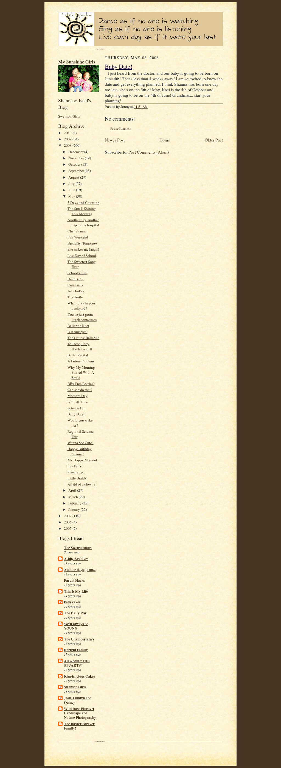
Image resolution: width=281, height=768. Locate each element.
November (76, 158)
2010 (68, 132)
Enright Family (76, 650)
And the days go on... (79, 569)
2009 (68, 139)
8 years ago (76, 472)
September (76, 170)
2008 (68, 145)
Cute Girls (75, 284)
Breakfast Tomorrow (83, 243)
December (76, 151)
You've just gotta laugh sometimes (82, 317)
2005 (68, 528)
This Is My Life (76, 591)
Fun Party (75, 466)
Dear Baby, (76, 278)
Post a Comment (120, 128)
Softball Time (78, 402)
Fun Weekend (78, 237)
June (72, 189)
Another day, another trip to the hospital (83, 222)
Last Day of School (82, 255)
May (72, 196)
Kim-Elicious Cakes (79, 676)
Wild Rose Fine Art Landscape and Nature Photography (80, 713)
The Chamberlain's (79, 639)
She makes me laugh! (83, 249)
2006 (68, 522)
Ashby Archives (76, 558)
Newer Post (115, 140)
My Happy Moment (82, 460)
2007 (68, 515)
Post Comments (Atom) (148, 152)
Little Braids (77, 478)
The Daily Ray (75, 613)
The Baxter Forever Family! (79, 726)
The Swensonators (78, 547)
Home (164, 140)
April (72, 490)
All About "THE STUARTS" (77, 663)
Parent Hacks (74, 580)
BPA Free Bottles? (81, 383)
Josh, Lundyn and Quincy (77, 700)
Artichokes (76, 291)
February (75, 503)
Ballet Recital (78, 355)
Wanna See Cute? (81, 442)
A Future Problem (81, 361)
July (71, 183)
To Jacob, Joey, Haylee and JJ (80, 346)
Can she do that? (80, 389)
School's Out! (78, 272)
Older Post (214, 140)
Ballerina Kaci (78, 325)
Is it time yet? (78, 331)
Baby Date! (76, 414)
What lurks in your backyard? (81, 306)
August (74, 177)
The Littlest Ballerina (83, 337)
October (74, 164)
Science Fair (77, 408)
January (74, 509)
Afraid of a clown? (81, 484)
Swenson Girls (69, 116)
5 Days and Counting (83, 202)
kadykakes (72, 602)
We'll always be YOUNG (76, 626)
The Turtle (75, 297)
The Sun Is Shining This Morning (82, 211)
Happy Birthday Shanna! (80, 451)
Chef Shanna (77, 231)
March (73, 496)
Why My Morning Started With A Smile (81, 372)
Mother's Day (78, 395)
